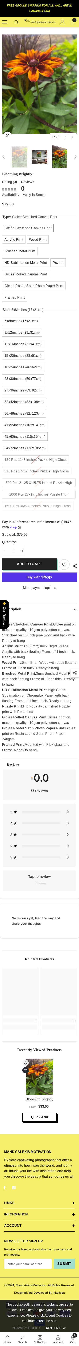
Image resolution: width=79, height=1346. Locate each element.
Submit (64, 1263)
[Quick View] (25, 1070)
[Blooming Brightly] (39, 1077)
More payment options (39, 588)
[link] (20, 1020)
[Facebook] (4, 1188)
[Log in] (62, 22)
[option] (39, 84)
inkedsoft (59, 1292)
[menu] (4, 22)
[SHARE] (73, 565)
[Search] (16, 22)
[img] (9, 189)
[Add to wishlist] (64, 564)
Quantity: (9, 542)
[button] (65, 137)
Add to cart (29, 564)
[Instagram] (14, 1188)
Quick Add (39, 1117)
